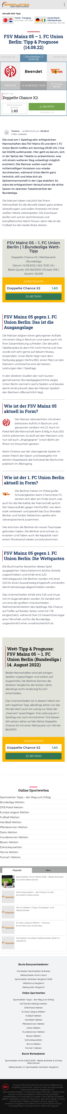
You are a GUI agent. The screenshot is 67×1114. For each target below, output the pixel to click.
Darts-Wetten (8, 832)
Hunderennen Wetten (14, 837)
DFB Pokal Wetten (11, 807)
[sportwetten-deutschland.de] (15, 4)
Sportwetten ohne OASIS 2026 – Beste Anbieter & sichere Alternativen (33, 1061)
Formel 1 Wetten (10, 857)
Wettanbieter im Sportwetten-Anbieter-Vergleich (34, 1067)
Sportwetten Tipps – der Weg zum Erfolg (25, 797)
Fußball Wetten (10, 817)
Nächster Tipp (59, 57)
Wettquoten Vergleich (33, 987)
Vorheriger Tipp (8, 57)
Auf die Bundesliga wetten (33, 1003)
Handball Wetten (11, 822)
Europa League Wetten (14, 812)
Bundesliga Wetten (12, 802)
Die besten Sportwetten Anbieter (33, 971)
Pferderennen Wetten (14, 827)
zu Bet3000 (47, 106)
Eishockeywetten (11, 847)
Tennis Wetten (9, 852)
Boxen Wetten (9, 842)
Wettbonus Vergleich (33, 983)
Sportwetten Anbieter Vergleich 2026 (33, 979)
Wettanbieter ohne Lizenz (33, 975)
